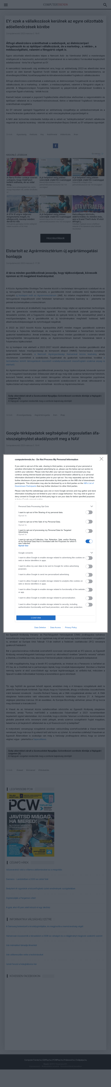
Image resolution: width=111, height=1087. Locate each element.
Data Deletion (40, 627)
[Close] (102, 459)
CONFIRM (36, 618)
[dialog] (55, 543)
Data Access (55, 627)
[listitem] (55, 506)
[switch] (89, 512)
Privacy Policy (71, 627)
